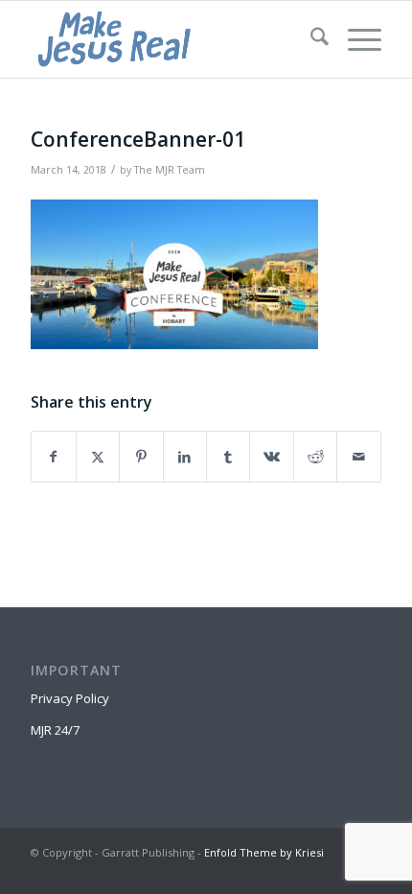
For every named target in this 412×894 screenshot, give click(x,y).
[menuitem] (310, 39)
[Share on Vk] (271, 457)
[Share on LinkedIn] (185, 457)
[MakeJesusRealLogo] (170, 39)
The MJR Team (169, 169)
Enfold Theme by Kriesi (264, 852)
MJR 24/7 (55, 730)
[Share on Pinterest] (141, 457)
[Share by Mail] (358, 457)
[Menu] (355, 39)
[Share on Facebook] (53, 457)
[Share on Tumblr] (228, 457)
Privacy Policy (70, 698)
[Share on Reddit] (315, 457)
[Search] (310, 39)
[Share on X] (98, 457)
